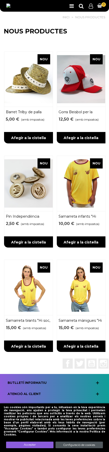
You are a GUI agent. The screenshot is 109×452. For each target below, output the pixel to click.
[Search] (81, 6)
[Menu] (71, 6)
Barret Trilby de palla (24, 112)
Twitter (80, 364)
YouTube (91, 364)
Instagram (103, 364)
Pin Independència (22, 216)
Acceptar (30, 444)
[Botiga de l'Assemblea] (24, 6)
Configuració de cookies (79, 445)
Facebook (68, 364)
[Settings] (91, 6)
